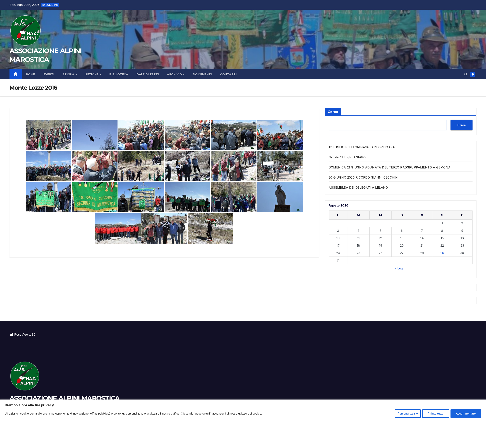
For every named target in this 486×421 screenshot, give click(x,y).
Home (30, 74)
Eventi (48, 74)
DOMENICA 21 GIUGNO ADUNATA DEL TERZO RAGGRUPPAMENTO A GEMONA (389, 167)
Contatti (228, 74)
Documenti (202, 74)
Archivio (175, 74)
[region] (243, 410)
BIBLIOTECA (118, 74)
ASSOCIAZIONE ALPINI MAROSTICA (64, 398)
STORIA (69, 74)
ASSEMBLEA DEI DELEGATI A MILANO (358, 187)
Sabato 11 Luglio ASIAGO (347, 157)
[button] (465, 74)
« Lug (399, 268)
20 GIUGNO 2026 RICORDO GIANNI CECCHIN (363, 177)
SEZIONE (92, 74)
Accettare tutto (466, 413)
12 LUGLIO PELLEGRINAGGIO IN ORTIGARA (362, 147)
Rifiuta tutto (435, 413)
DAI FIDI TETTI (147, 74)
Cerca (333, 112)
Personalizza (406, 413)
